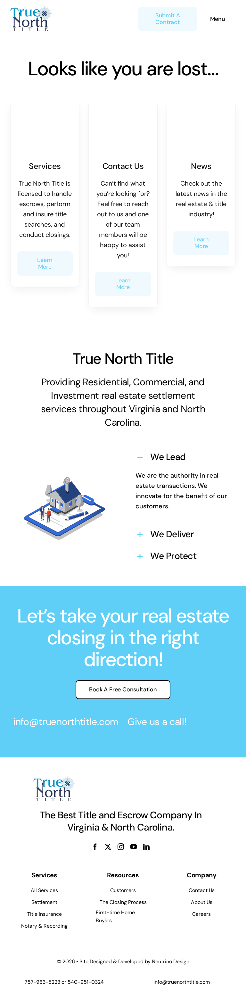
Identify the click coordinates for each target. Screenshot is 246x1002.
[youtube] (133, 847)
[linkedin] (146, 847)
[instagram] (121, 847)
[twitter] (108, 847)
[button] (181, 457)
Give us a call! (157, 721)
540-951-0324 (86, 982)
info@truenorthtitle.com (66, 721)
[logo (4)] (31, 9)
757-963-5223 (42, 982)
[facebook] (95, 847)
